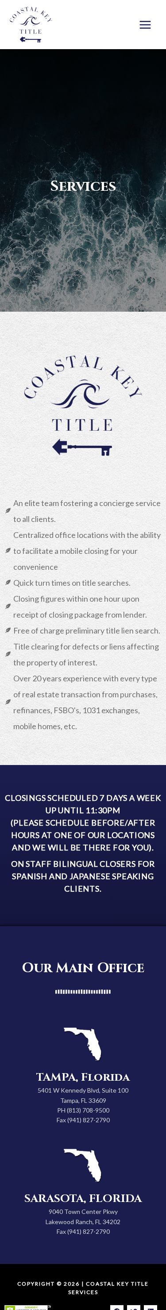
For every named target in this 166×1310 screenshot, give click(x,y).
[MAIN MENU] (145, 24)
